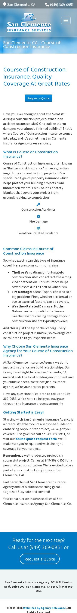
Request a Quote (38, 98)
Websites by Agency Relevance (44, 608)
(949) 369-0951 (62, 4)
